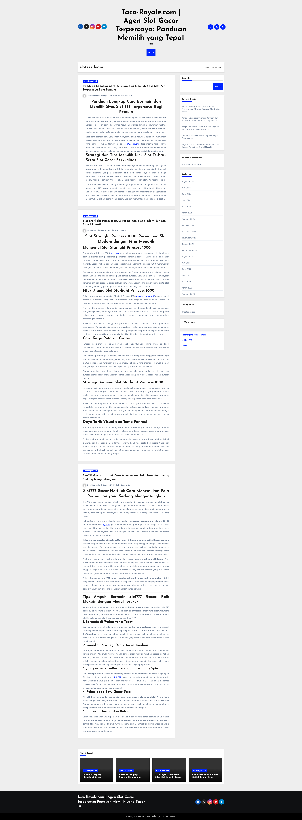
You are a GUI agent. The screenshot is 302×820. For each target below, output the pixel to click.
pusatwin (115, 253)
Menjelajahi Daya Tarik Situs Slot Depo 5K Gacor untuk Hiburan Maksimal (168, 777)
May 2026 (186, 200)
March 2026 (187, 213)
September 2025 (189, 250)
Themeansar (169, 816)
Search (186, 78)
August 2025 (187, 256)
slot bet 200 (187, 340)
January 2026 (188, 225)
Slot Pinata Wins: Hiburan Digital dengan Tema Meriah (205, 777)
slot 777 (117, 677)
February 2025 (188, 294)
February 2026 (188, 219)
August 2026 (188, 181)
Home (151, 52)
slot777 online (131, 144)
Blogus (158, 816)
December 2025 (189, 231)
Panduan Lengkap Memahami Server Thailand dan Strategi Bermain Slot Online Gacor (201, 109)
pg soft (106, 524)
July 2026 (186, 188)
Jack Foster (92, 230)
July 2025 (186, 263)
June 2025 (186, 269)
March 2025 (187, 288)
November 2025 (189, 238)
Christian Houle (93, 96)
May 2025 (186, 275)
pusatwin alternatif (145, 296)
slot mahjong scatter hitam (194, 335)
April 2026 (186, 206)
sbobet (185, 345)
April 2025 (186, 281)
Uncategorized (90, 81)
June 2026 (187, 194)
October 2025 (188, 244)
